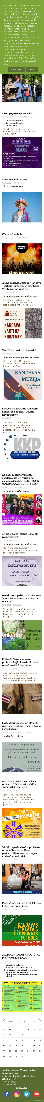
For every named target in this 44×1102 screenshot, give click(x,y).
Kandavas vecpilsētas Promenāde (22, 970)
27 (4, 1056)
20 (4, 1051)
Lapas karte (21, 1087)
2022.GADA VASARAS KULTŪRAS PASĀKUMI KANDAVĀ (21, 956)
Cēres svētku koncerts (14, 179)
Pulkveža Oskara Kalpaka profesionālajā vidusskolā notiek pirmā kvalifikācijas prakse (20, 662)
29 (16, 1056)
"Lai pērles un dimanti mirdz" (19, 350)
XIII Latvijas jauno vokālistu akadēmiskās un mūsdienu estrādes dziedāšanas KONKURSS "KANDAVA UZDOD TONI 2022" (21, 479)
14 (10, 1045)
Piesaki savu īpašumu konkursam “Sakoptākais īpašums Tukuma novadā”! (21, 598)
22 (16, 1051)
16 (22, 1045)
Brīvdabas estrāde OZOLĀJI (19, 967)
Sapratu (31, 70)
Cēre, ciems (11, 125)
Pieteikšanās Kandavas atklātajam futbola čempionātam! (21, 904)
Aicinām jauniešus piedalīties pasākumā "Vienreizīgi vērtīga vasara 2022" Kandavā (19, 784)
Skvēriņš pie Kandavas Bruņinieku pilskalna (21, 975)
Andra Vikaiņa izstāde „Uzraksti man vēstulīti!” (20, 535)
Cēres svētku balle (12, 234)
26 (40, 1051)
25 (34, 1051)
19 (40, 1045)
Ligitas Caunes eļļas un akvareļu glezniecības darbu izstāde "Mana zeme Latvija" (21, 726)
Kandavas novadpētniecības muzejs (22, 296)
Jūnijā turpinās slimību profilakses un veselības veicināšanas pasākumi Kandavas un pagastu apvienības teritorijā (22, 852)
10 (28, 1040)
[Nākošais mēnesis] (40, 1021)
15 (16, 1045)
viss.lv (41, 1100)
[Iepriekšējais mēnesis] (4, 1021)
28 (10, 1056)
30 (4, 1035)
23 (22, 1051)
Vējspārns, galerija (14, 736)
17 (28, 1045)
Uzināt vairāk (16, 70)
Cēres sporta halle (14, 123)
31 (10, 1035)
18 (34, 1045)
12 (40, 1040)
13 (4, 1045)
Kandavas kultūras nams (17, 491)
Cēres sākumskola (14, 120)
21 (10, 1051)
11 (34, 1040)
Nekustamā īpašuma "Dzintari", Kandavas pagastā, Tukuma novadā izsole (20, 411)
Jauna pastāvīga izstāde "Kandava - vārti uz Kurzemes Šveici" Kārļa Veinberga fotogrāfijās (21, 286)
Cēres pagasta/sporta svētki (17, 113)
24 (28, 1051)
